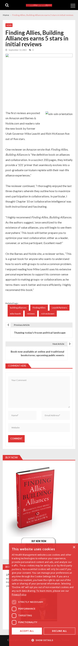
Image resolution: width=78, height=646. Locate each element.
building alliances (18, 307)
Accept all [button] (27, 631)
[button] (43, 640)
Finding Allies (39, 307)
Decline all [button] (59, 631)
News (9, 25)
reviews (31, 313)
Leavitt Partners (59, 307)
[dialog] (43, 594)
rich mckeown (47, 313)
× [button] (74, 547)
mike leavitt (15, 313)
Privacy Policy (19, 594)
